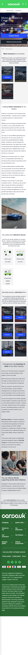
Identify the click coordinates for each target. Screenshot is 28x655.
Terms (24, 556)
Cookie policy (16, 556)
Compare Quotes (14, 36)
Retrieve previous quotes (14, 42)
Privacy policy (6, 556)
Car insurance (18, 10)
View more (7, 77)
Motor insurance (10, 10)
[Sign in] (26, 4)
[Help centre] (23, 4)
